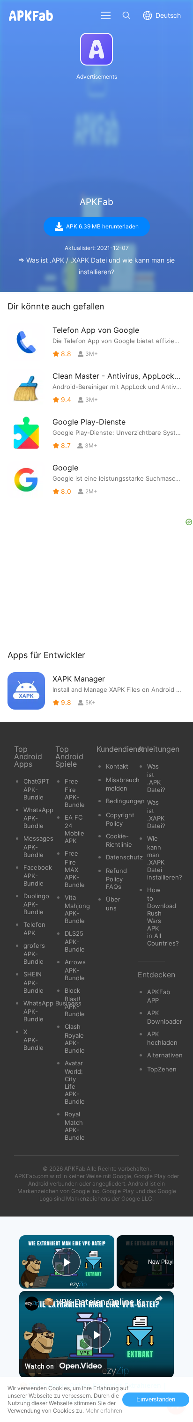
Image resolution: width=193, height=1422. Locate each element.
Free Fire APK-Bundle (75, 792)
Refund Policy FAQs (116, 878)
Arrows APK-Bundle (75, 970)
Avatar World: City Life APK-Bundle (75, 1082)
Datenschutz (124, 857)
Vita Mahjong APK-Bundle (77, 909)
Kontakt (117, 766)
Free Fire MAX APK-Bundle (75, 869)
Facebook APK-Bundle (37, 875)
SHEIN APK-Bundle (33, 982)
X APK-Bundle (33, 1039)
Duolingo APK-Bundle (36, 904)
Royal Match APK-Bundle (75, 1125)
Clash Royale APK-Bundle (75, 1038)
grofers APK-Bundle (34, 953)
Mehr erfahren (103, 1410)
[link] (32, 1304)
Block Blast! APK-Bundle (75, 1002)
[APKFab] (96, 49)
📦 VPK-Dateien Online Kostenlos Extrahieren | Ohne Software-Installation (96, 1301)
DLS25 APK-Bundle (75, 941)
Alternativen (165, 1055)
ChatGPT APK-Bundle (36, 789)
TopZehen (162, 1069)
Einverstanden (155, 1399)
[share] (159, 1298)
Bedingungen (125, 801)
